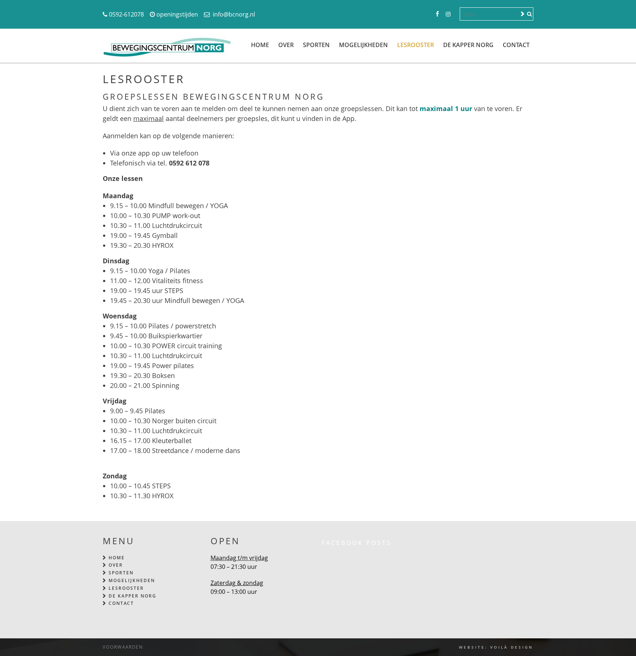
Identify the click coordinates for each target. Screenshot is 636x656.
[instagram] (448, 14)
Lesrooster (415, 45)
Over (286, 45)
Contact (516, 45)
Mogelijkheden (363, 45)
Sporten (316, 45)
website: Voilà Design (496, 647)
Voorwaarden (123, 647)
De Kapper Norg (468, 45)
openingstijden (177, 14)
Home (260, 45)
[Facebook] (437, 14)
